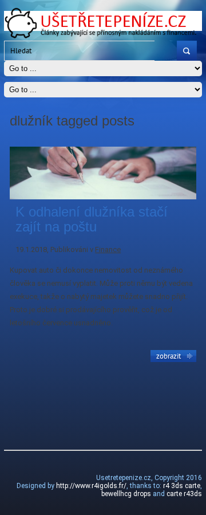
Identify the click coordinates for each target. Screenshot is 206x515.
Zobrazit (168, 355)
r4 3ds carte (181, 486)
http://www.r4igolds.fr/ (91, 486)
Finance (108, 249)
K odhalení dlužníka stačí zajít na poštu (91, 219)
